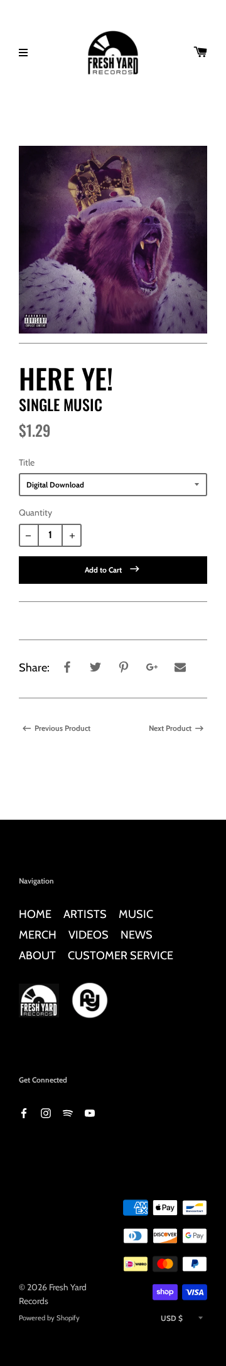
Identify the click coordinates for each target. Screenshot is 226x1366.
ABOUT (37, 955)
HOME (35, 913)
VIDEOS (88, 934)
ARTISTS (85, 913)
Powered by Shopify (49, 1317)
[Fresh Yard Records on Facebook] (24, 1112)
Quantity (35, 512)
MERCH (37, 934)
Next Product (170, 728)
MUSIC (136, 913)
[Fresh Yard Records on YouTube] (90, 1112)
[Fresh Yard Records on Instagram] (46, 1112)
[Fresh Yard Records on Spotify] (68, 1112)
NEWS (137, 934)
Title (27, 462)
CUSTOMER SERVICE (120, 955)
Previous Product (62, 728)
